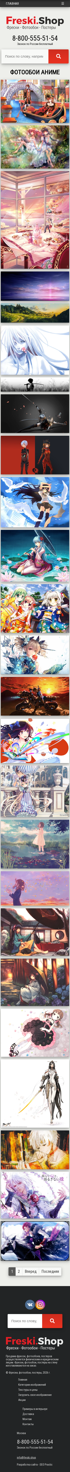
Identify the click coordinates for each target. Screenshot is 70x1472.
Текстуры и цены (28, 1389)
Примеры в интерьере (35, 1408)
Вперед (31, 1271)
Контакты (28, 1424)
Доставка (28, 1414)
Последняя (50, 1271)
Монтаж (27, 1419)
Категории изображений (32, 1384)
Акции (22, 1399)
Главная (12, 3)
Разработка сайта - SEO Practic (34, 1464)
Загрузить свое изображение (35, 1394)
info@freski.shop (26, 1457)
